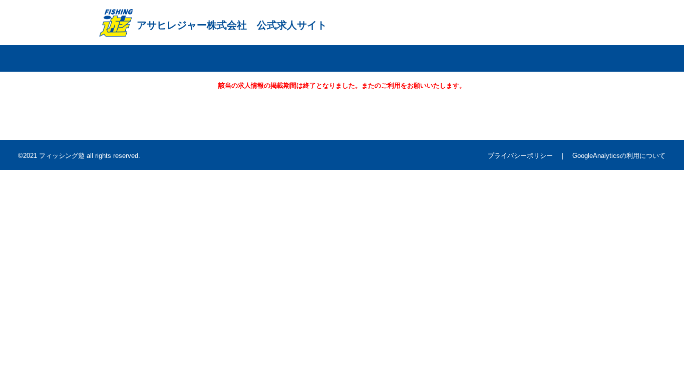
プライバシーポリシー (520, 155)
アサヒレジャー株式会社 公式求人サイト (232, 25)
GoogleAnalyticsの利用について (618, 155)
